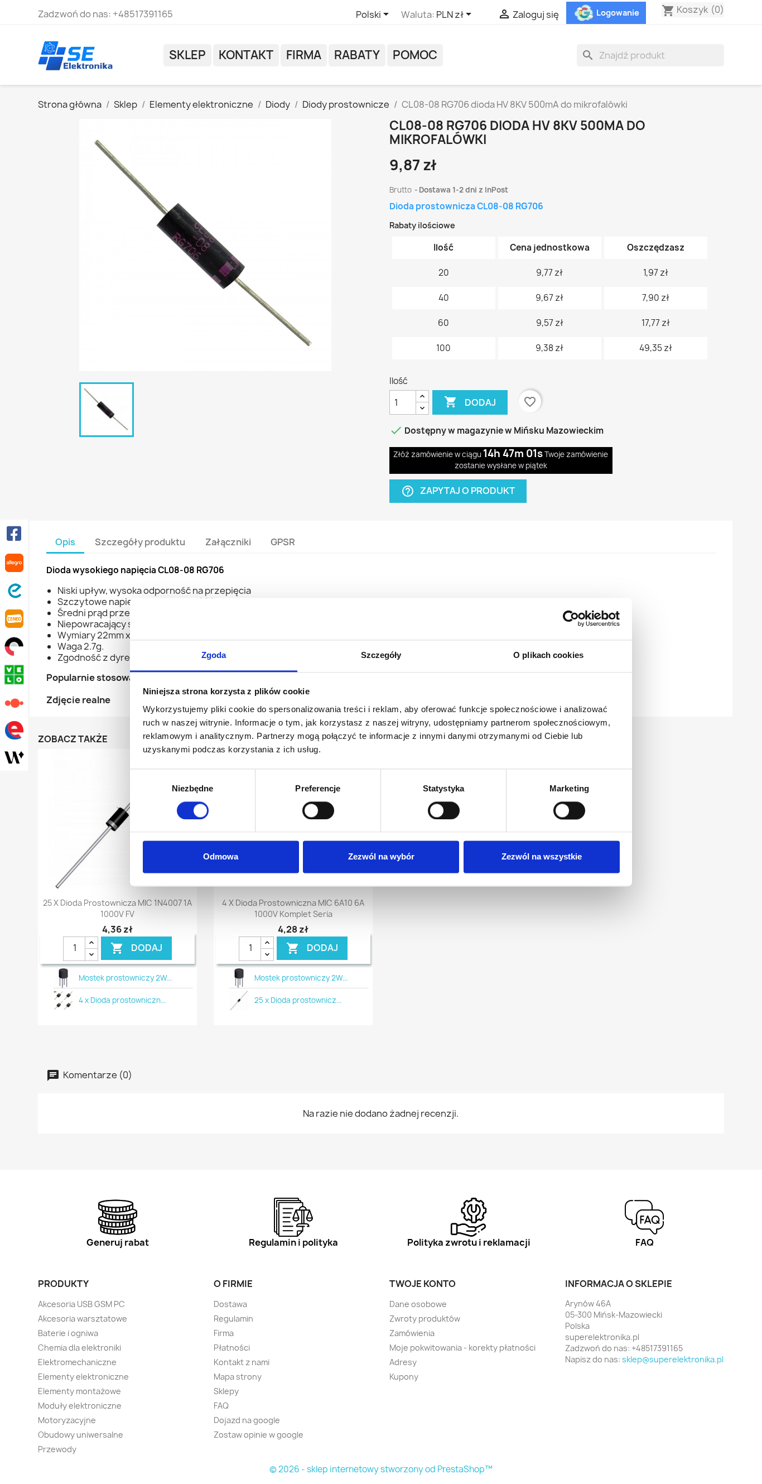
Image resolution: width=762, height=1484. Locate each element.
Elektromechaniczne (77, 1362)
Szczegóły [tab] (381, 655)
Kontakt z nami (241, 1362)
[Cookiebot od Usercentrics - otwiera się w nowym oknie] (571, 618)
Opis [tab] (65, 542)
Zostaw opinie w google (258, 1434)
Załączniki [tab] (228, 542)
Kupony (403, 1376)
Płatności (232, 1347)
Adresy (403, 1362)
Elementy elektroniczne (83, 1376)
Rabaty (357, 55)
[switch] (318, 810)
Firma (303, 55)
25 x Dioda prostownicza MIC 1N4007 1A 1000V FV (117, 908)
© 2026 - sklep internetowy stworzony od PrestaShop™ (381, 1469)
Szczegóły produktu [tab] (140, 542)
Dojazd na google (247, 1420)
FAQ (221, 1405)
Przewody (57, 1449)
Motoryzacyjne (67, 1420)
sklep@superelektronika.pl (673, 1359)
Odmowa (220, 857)
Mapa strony (238, 1376)
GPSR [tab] (283, 542)
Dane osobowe (418, 1304)
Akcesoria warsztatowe (82, 1318)
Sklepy (226, 1391)
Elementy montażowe (79, 1391)
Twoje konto (422, 1284)
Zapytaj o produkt (458, 491)
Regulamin (233, 1318)
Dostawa (230, 1304)
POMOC (415, 55)
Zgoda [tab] (213, 655)
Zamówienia (412, 1333)
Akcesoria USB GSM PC (81, 1304)
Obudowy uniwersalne (80, 1434)
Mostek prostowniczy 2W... (125, 978)
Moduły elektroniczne (80, 1405)
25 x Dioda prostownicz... (297, 1000)
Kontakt (246, 55)
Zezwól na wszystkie (541, 857)
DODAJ (136, 948)
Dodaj (470, 402)
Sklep (187, 55)
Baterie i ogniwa (68, 1333)
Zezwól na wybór (381, 857)
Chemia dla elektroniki (79, 1347)
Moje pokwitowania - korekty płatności (462, 1347)
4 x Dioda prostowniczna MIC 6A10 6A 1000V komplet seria (293, 908)
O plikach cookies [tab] (548, 655)
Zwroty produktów (424, 1318)
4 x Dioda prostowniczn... (122, 1000)
